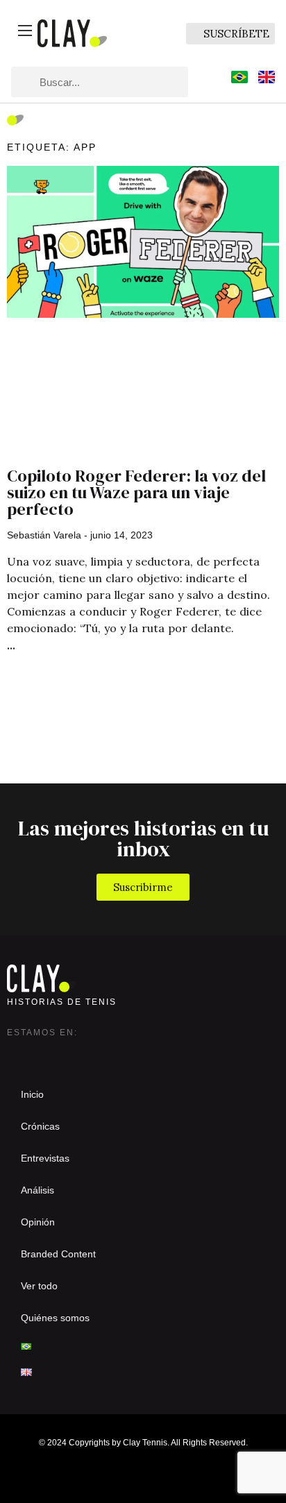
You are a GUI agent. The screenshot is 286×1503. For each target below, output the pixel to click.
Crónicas (40, 1126)
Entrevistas (45, 1158)
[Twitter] (46, 1053)
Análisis (37, 1190)
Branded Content (58, 1253)
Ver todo (39, 1285)
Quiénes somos (55, 1317)
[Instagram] (18, 1053)
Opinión (38, 1222)
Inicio (32, 1094)
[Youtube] (101, 1053)
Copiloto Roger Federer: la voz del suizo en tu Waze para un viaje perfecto (136, 492)
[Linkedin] (73, 1053)
